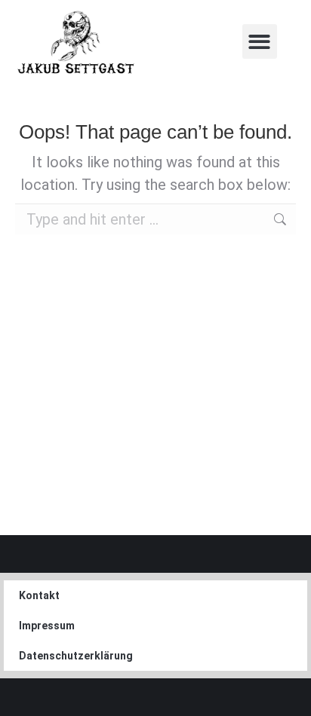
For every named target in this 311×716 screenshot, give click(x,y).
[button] (260, 42)
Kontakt (39, 595)
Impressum (47, 626)
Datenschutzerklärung (76, 656)
